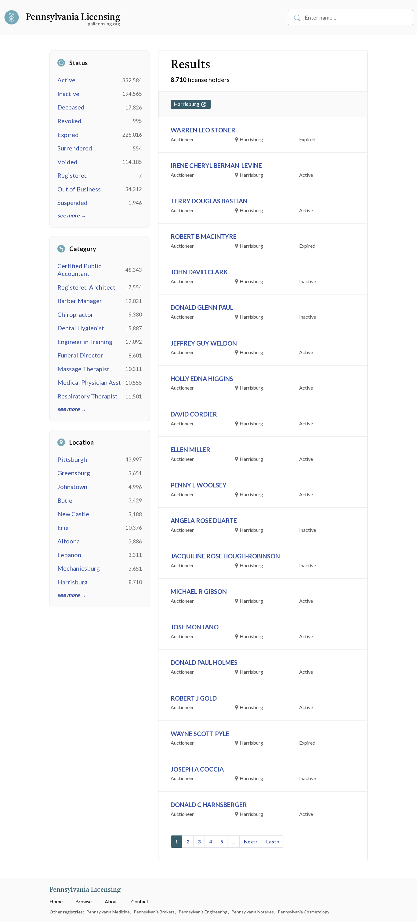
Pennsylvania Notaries (253, 911)
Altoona (68, 541)
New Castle (73, 513)
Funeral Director (80, 355)
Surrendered (74, 148)
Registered (72, 175)
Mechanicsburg (78, 568)
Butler (66, 500)
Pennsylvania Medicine (108, 911)
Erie (63, 527)
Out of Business (79, 189)
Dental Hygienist (80, 327)
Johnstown (72, 486)
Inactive (68, 93)
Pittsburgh (72, 459)
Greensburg (73, 472)
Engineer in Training (84, 341)
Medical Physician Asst (89, 382)
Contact (139, 901)
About (111, 901)
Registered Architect (86, 287)
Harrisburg (72, 582)
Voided (67, 161)
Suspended (72, 202)
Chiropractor (75, 314)
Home (56, 901)
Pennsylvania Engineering (203, 911)
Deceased (71, 107)
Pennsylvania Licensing (73, 17)
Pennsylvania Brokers (155, 911)
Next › (251, 841)
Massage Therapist (83, 368)
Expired (68, 134)
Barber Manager (79, 300)
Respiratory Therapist (87, 396)
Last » (273, 841)
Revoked (69, 120)
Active (66, 79)
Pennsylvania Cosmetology (303, 911)
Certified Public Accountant (79, 269)
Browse (83, 901)
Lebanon (69, 554)
